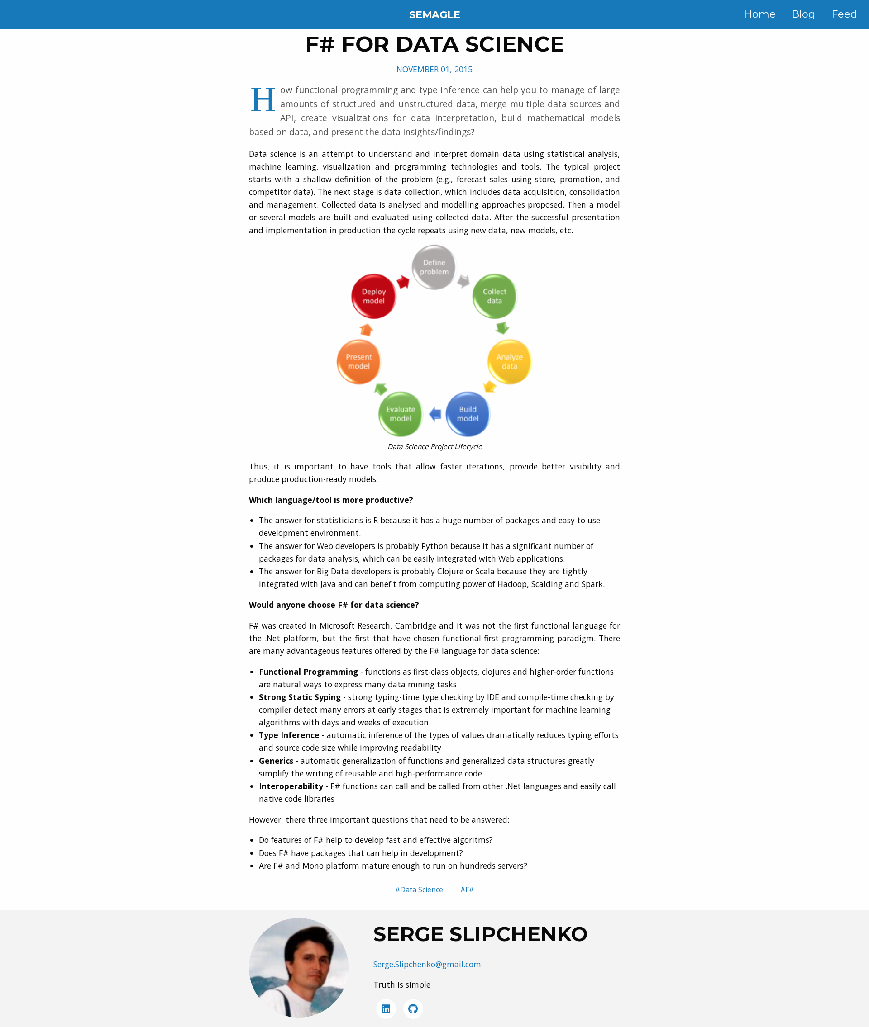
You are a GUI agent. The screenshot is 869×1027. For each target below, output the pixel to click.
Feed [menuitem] (844, 14)
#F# (467, 889)
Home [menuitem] (760, 14)
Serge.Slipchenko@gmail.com (427, 964)
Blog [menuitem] (803, 14)
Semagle (434, 15)
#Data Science (419, 889)
